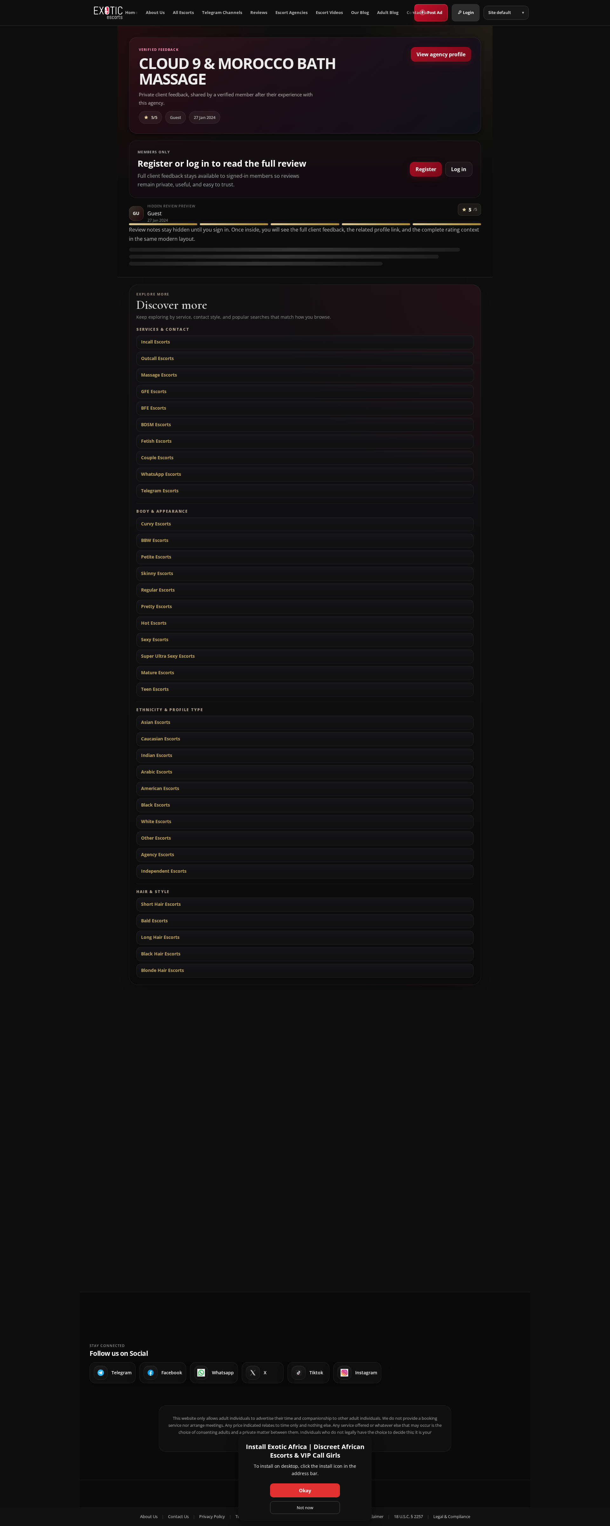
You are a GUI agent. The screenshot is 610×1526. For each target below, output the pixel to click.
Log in (458, 169)
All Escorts (183, 12)
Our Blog (360, 12)
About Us (155, 12)
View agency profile (441, 54)
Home (131, 12)
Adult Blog (387, 12)
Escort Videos (329, 12)
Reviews (258, 12)
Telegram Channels (222, 12)
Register (426, 169)
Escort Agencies (291, 12)
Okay (305, 1490)
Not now (305, 1507)
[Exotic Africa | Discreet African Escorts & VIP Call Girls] (108, 12)
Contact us (418, 12)
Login (468, 12)
